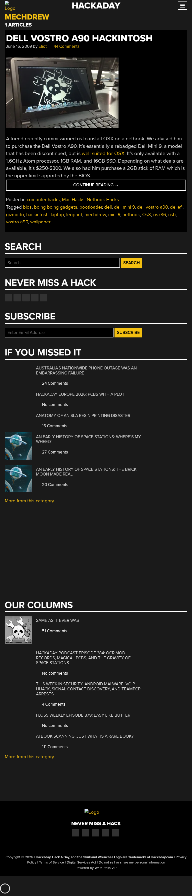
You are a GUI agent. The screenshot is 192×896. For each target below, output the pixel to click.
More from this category (29, 501)
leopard (74, 214)
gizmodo (15, 214)
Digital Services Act (81, 862)
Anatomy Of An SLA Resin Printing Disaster (83, 415)
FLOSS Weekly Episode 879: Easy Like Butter (83, 715)
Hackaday (96, 5)
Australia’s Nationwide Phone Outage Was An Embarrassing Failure (86, 370)
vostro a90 (17, 222)
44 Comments (66, 46)
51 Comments (54, 631)
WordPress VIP (105, 868)
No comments (54, 404)
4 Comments (53, 704)
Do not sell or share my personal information (132, 862)
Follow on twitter (17, 297)
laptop (57, 214)
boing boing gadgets (55, 207)
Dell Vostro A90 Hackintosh (79, 38)
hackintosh (37, 214)
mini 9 (114, 214)
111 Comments (54, 746)
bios (27, 207)
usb (172, 214)
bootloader (91, 207)
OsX (146, 214)
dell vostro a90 (152, 207)
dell (108, 207)
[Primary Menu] (182, 6)
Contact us (43, 297)
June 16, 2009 (19, 46)
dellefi (176, 207)
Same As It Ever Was (57, 620)
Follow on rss (34, 297)
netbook (131, 214)
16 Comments (54, 425)
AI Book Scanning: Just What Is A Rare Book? (85, 736)
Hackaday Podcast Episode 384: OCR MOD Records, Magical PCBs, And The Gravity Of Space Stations (83, 657)
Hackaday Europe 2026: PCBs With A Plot (80, 394)
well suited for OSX (103, 153)
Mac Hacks (73, 199)
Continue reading (107, 186)
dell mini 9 (124, 207)
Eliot (42, 46)
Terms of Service (51, 862)
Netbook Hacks (103, 199)
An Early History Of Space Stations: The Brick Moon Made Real (86, 472)
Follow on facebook (8, 297)
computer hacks (43, 199)
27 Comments (54, 452)
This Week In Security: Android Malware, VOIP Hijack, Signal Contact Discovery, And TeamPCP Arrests (88, 688)
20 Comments (54, 484)
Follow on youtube (26, 297)
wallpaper (40, 222)
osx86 (159, 214)
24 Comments (54, 383)
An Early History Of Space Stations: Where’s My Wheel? (88, 439)
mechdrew (95, 214)
